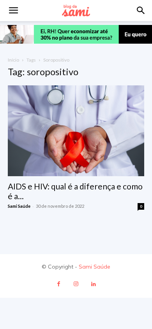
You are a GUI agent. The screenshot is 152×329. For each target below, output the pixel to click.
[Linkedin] (94, 284)
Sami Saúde (19, 206)
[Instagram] (76, 284)
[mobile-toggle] (13, 10)
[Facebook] (58, 284)
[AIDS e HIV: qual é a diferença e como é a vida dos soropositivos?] (76, 130)
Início (13, 60)
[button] (141, 10)
